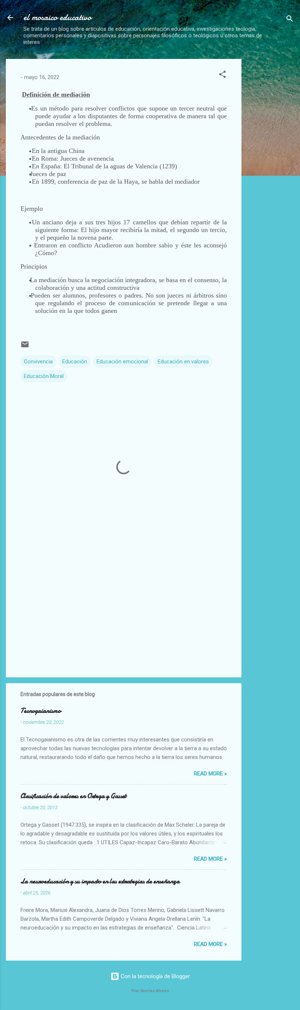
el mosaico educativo (57, 17)
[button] (222, 75)
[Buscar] (289, 20)
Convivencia (38, 361)
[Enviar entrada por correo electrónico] (24, 347)
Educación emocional (122, 361)
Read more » (210, 773)
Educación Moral (44, 376)
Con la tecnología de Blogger (154, 976)
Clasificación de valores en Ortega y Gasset (73, 796)
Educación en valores (183, 361)
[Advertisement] (273, 168)
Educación (74, 361)
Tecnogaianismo (40, 710)
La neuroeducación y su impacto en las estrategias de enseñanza (100, 881)
